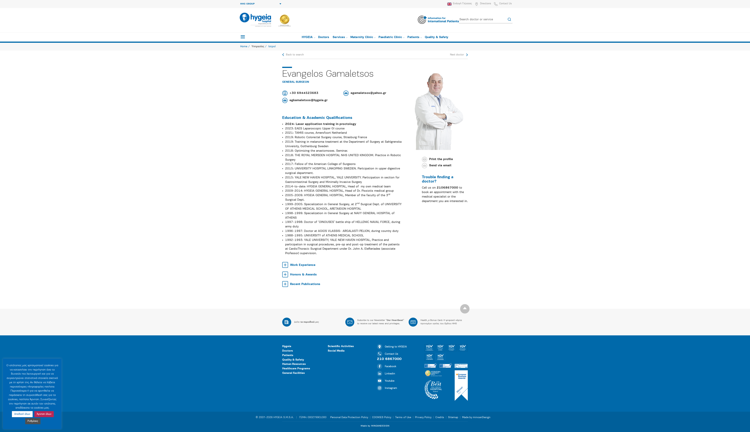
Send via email (440, 165)
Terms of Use (403, 417)
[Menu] (242, 36)
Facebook (390, 366)
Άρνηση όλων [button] (44, 414)
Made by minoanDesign (476, 417)
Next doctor (457, 54)
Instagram (391, 388)
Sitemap (453, 417)
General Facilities (293, 373)
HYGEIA (307, 37)
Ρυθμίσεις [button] (33, 421)
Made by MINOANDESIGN (375, 426)
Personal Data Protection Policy (349, 417)
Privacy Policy (423, 417)
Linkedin (390, 373)
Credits (439, 417)
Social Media (336, 350)
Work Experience (302, 265)
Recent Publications (305, 284)
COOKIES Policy (381, 417)
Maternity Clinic (361, 37)
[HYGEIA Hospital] (255, 20)
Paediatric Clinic (390, 37)
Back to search (295, 54)
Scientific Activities (341, 346)
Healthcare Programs (296, 368)
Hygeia (286, 346)
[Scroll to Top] (465, 309)
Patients (413, 37)
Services (339, 37)
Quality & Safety (436, 37)
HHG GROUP (247, 4)
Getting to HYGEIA (396, 346)
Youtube (389, 380)
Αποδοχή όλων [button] (22, 414)
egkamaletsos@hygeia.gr (308, 100)
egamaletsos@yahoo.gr (368, 93)
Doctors (323, 37)
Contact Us (505, 3)
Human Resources (294, 364)
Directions (485, 3)
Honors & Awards (303, 274)
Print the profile (441, 159)
